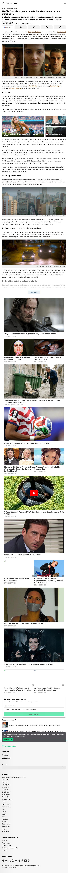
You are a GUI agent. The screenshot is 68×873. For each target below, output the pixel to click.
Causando (5, 787)
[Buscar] (63, 767)
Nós (3, 816)
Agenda (5, 755)
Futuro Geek (6, 804)
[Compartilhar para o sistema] (60, 27)
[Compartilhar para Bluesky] (34, 27)
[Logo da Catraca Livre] (9, 3)
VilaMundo (5, 831)
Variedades (6, 826)
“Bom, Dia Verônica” (34, 32)
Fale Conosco (6, 843)
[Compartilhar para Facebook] (47, 27)
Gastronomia (6, 807)
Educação (5, 797)
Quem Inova (6, 824)
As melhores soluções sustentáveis (14, 777)
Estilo (4, 802)
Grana (4, 812)
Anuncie (4, 840)
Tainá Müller (33, 86)
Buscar (4, 764)
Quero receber (34, 714)
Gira (3, 809)
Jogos (4, 814)
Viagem (4, 829)
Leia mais (34, 292)
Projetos (5, 821)
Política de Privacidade (41, 734)
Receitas (5, 752)
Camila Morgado (55, 86)
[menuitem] (34, 752)
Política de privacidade (10, 848)
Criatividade (6, 792)
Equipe (4, 850)
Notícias (5, 819)
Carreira (5, 782)
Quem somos (6, 845)
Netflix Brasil (61, 32)
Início (3, 8)
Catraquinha (6, 785)
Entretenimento (12, 8)
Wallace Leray (8, 22)
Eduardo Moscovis (15, 88)
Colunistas (6, 758)
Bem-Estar (5, 780)
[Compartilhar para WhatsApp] (21, 27)
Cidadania (5, 789)
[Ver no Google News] (7, 27)
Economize (6, 794)
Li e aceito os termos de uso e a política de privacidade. (21, 709)
